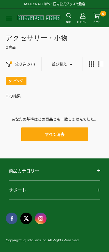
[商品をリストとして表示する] (100, 64)
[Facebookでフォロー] (11, 218)
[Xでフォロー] (26, 218)
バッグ (18, 81)
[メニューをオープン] (9, 18)
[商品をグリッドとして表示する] (91, 64)
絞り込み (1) (25, 64)
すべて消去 (55, 134)
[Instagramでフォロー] (41, 218)
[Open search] (69, 15)
